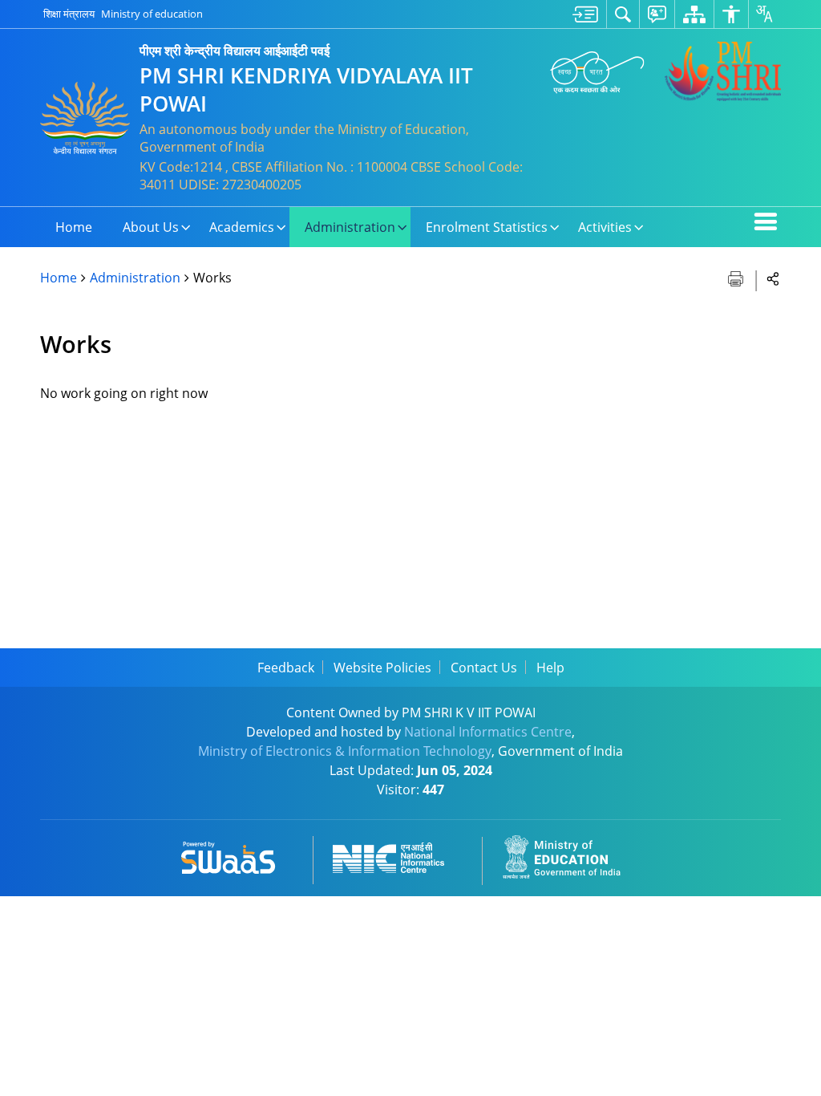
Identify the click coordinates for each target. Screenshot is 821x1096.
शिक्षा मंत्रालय (69, 13)
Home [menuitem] (73, 227)
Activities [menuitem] (605, 227)
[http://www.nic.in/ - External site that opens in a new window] (398, 855)
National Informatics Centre (488, 732)
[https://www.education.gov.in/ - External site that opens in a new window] (570, 855)
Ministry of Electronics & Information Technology (344, 751)
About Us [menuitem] (151, 227)
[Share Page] (773, 278)
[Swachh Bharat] (597, 71)
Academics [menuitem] (241, 227)
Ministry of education (152, 13)
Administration (135, 277)
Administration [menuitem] (350, 227)
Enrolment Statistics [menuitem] (487, 227)
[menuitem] (585, 14)
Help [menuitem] (550, 667)
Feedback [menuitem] (285, 667)
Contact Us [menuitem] (484, 667)
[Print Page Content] (737, 277)
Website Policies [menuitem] (382, 667)
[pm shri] (723, 71)
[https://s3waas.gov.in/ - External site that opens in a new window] (238, 855)
